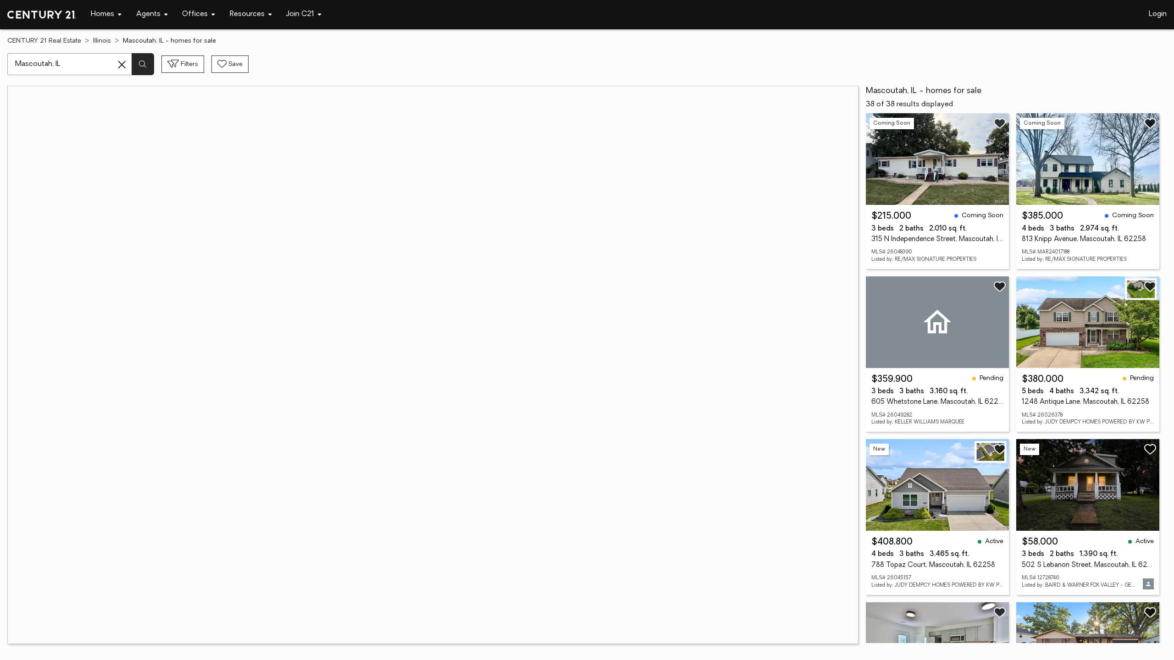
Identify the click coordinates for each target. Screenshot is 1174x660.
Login (1158, 14)
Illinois (102, 41)
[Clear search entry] (122, 64)
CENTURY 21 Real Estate (44, 41)
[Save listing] (999, 123)
